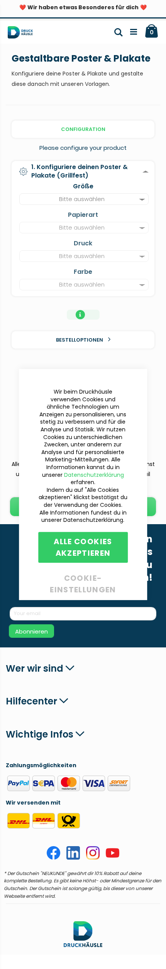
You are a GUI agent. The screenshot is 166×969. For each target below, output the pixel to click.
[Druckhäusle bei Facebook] (53, 858)
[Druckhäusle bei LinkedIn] (73, 858)
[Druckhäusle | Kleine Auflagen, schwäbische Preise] (23, 34)
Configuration (83, 129)
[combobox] (84, 199)
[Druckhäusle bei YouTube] (112, 858)
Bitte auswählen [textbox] (82, 199)
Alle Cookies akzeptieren (83, 547)
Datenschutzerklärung (94, 475)
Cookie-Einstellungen (83, 577)
